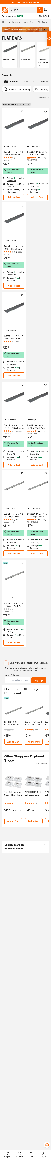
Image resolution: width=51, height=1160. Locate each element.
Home (5, 22)
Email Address (12, 674)
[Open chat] (49, 38)
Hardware (16, 22)
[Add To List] (22, 111)
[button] (44, 97)
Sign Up (39, 680)
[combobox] (23, 9)
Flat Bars (42, 22)
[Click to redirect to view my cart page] (45, 9)
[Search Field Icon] (40, 10)
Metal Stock (29, 22)
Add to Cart (14, 197)
